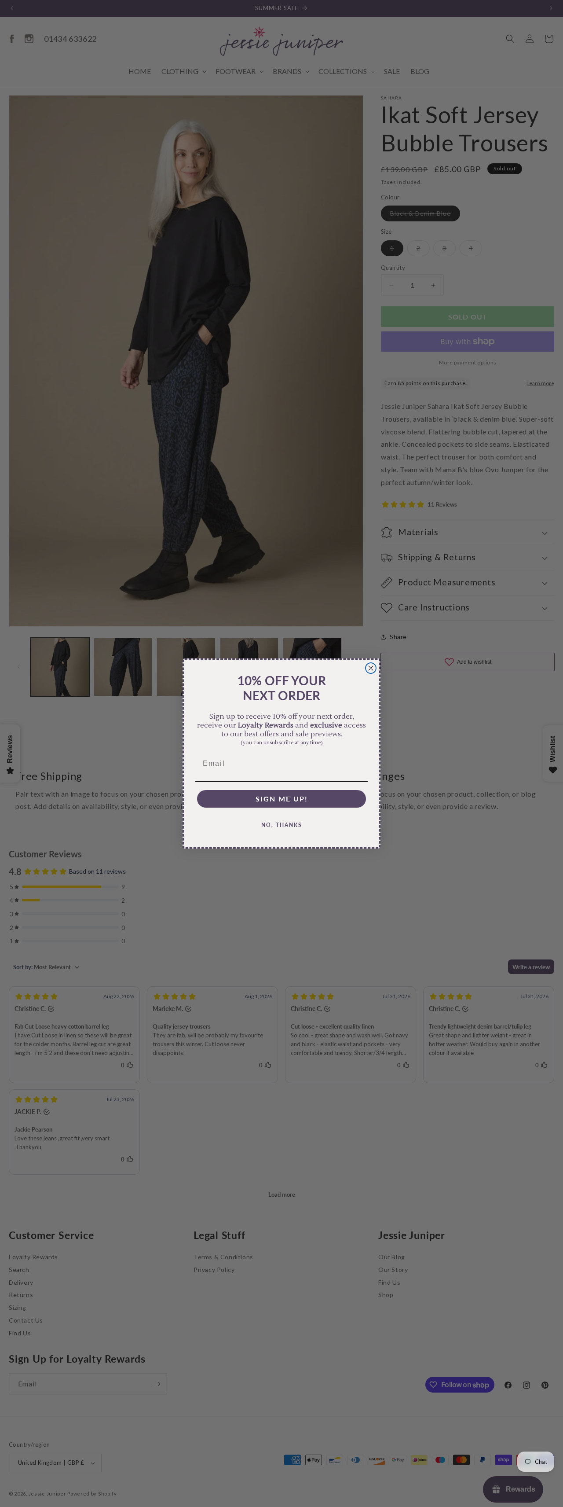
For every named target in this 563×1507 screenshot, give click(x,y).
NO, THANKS (281, 825)
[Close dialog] (371, 668)
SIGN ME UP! (282, 798)
